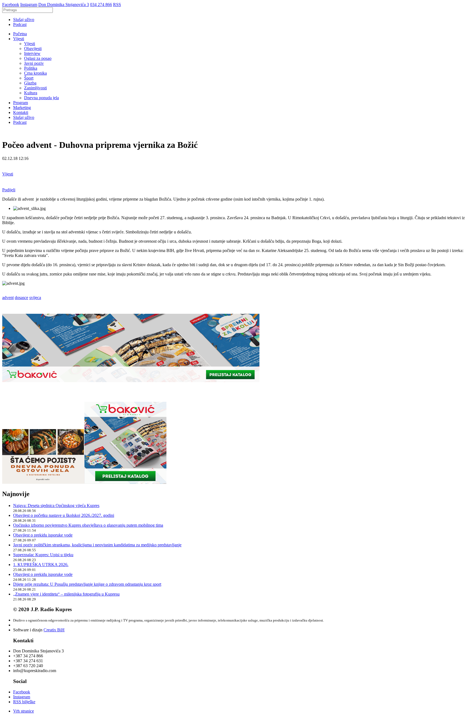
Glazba (30, 83)
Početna (20, 33)
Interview (32, 53)
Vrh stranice (23, 711)
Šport (28, 78)
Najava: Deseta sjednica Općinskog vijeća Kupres (56, 505)
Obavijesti (33, 48)
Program (20, 102)
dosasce (21, 297)
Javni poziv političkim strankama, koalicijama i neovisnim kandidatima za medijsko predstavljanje (97, 545)
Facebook (10, 4)
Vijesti (18, 38)
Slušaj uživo (23, 19)
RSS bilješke (24, 701)
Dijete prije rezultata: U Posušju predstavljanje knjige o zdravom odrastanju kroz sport (87, 584)
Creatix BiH (54, 630)
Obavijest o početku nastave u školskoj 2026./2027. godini (63, 515)
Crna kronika (35, 73)
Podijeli (8, 189)
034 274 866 (101, 4)
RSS (117, 4)
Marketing (22, 107)
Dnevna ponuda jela (41, 97)
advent (8, 297)
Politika (30, 68)
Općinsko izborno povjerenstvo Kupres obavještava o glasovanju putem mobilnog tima (88, 525)
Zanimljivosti (35, 88)
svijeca (35, 297)
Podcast (20, 24)
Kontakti (20, 112)
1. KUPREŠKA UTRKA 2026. (40, 564)
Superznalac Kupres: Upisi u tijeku (43, 554)
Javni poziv (34, 63)
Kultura (30, 92)
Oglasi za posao (37, 58)
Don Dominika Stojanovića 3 (63, 4)
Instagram (28, 4)
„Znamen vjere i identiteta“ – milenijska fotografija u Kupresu (66, 594)
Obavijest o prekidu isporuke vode (43, 535)
